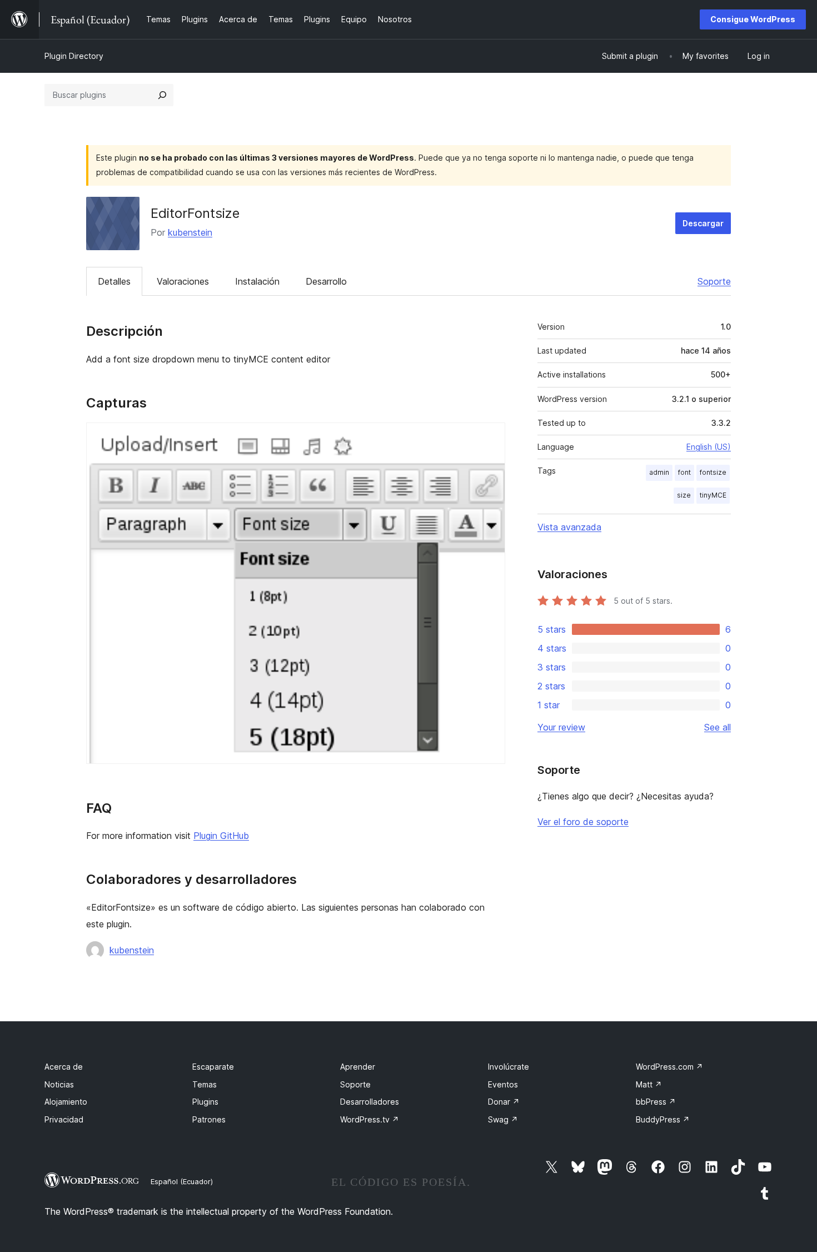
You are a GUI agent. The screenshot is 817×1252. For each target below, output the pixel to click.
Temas (204, 1084)
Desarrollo (326, 281)
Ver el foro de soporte (583, 821)
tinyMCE (713, 495)
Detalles (114, 281)
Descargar (703, 223)
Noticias (59, 1084)
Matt (649, 1084)
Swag (503, 1119)
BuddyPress (663, 1119)
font (684, 472)
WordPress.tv (369, 1119)
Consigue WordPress (752, 19)
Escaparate (213, 1066)
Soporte (714, 281)
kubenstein (190, 232)
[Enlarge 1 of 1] (490, 437)
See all (717, 727)
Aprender (357, 1066)
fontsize (713, 472)
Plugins (205, 1101)
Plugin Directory (73, 56)
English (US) (708, 446)
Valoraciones (183, 281)
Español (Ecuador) (182, 1181)
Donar (504, 1101)
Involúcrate (508, 1066)
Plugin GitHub (221, 835)
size (684, 495)
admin (659, 472)
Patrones (209, 1119)
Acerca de (63, 1066)
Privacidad (63, 1119)
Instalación (257, 281)
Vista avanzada (569, 527)
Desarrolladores (369, 1101)
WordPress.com (669, 1066)
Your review (561, 727)
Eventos (503, 1084)
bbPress (656, 1101)
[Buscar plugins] (162, 95)
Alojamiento (65, 1101)
